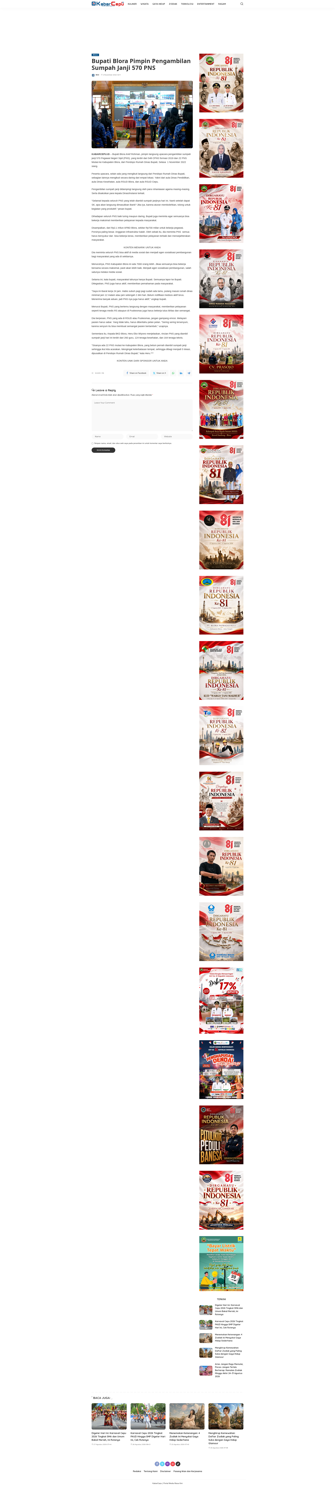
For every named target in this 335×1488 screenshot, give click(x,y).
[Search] (241, 4)
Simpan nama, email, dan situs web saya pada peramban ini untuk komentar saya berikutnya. (133, 443)
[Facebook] (157, 1464)
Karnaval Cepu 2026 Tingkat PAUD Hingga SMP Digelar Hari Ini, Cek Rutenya (229, 1324)
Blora (95, 55)
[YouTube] (172, 1464)
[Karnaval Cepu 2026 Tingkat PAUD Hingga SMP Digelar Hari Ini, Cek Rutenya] (205, 1325)
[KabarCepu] (108, 4)
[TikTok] (178, 1464)
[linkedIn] (181, 373)
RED (97, 75)
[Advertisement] (167, 27)
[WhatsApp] (173, 373)
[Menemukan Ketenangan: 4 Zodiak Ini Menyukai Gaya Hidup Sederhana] (205, 1338)
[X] (162, 1464)
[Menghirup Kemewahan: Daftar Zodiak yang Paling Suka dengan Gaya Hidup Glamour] (205, 1353)
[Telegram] (189, 373)
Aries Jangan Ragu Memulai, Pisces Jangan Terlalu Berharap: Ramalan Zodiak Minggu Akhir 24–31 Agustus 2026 (229, 1370)
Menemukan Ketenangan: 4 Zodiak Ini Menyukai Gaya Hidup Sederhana (228, 1337)
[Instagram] (167, 1464)
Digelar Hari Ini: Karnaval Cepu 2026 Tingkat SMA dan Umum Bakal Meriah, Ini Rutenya (109, 1436)
